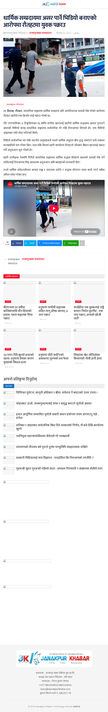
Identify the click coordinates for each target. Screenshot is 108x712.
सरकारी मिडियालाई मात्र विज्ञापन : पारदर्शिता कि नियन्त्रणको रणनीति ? (55, 457)
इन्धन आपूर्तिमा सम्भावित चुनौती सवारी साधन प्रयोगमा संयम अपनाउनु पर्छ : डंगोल (57, 416)
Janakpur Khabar (15, 104)
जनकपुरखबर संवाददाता (40, 33)
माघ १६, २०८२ (78, 363)
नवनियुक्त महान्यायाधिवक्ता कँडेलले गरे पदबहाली (42, 436)
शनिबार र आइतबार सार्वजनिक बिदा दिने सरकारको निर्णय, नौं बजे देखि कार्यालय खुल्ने (59, 427)
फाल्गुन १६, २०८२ (8, 367)
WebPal (76, 706)
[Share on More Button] (82, 243)
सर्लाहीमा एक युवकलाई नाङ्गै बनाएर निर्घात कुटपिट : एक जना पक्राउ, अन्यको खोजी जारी (89, 313)
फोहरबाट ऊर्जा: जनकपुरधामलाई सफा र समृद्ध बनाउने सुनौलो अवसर (54, 403)
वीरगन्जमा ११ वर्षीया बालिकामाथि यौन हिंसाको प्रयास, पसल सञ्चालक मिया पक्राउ (17, 313)
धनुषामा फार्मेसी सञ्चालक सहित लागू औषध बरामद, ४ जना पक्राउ (53, 311)
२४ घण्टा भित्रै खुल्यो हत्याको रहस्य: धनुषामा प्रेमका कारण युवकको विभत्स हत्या (18, 358)
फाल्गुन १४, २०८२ (44, 363)
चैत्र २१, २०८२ (7, 323)
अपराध (76, 33)
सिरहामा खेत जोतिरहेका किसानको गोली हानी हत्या (88, 356)
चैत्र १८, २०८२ (43, 319)
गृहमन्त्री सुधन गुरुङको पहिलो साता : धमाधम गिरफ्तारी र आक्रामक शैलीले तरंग (59, 468)
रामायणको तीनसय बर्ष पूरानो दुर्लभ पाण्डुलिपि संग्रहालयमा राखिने (51, 447)
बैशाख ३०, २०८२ (63, 33)
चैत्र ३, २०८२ (78, 323)
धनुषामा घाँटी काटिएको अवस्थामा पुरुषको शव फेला (53, 356)
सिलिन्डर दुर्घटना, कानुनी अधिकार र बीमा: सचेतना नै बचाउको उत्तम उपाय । (57, 392)
